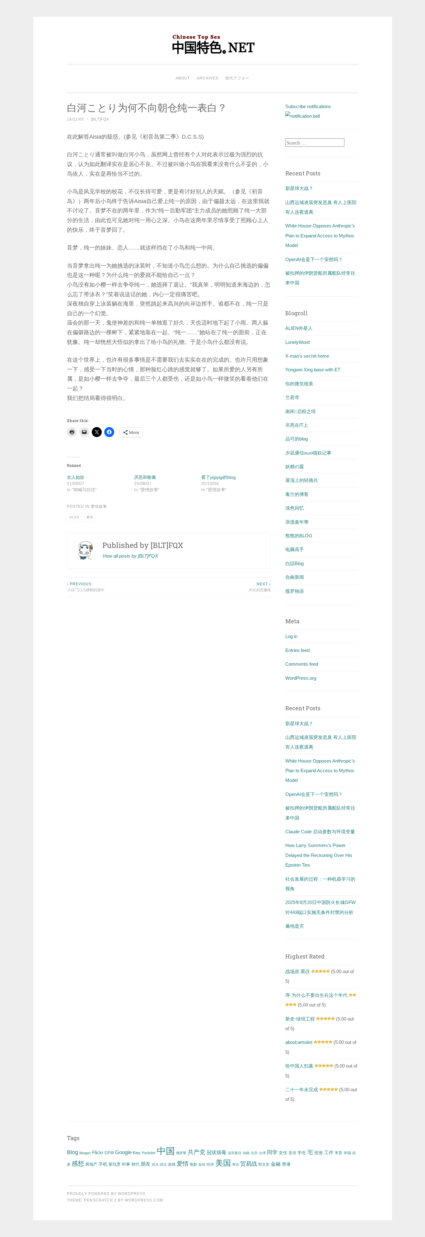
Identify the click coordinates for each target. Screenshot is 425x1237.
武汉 (163, 1164)
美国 (223, 1162)
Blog (72, 1152)
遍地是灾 (294, 926)
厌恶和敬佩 (145, 477)
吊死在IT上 (296, 425)
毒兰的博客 (297, 494)
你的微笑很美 (299, 383)
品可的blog (296, 438)
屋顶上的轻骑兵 (301, 480)
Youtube (149, 1153)
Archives (207, 78)
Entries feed (297, 650)
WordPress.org (300, 678)
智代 (135, 1164)
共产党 (196, 1152)
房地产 (91, 1164)
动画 (246, 1153)
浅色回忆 (294, 508)
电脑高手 (294, 549)
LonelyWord (297, 342)
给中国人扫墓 (299, 1065)
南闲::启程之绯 (300, 411)
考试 (235, 1164)
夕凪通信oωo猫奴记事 (308, 452)
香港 (286, 1164)
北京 (254, 1153)
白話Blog (294, 563)
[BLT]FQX (100, 119)
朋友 (146, 1164)
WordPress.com (144, 1200)
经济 (210, 1164)
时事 (126, 1164)
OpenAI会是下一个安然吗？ (314, 259)
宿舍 (318, 1152)
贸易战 (248, 1164)
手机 (103, 1164)
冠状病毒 (217, 1152)
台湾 (262, 1153)
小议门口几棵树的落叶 (85, 587)
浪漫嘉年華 (297, 522)
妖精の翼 (294, 466)
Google (123, 1152)
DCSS (74, 517)
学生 (301, 1152)
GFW (109, 1152)
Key (136, 1152)
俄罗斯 (181, 1153)
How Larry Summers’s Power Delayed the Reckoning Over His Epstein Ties (318, 855)
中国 (166, 1151)
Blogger (85, 1153)
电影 (193, 1164)
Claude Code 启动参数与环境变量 (320, 831)
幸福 (347, 1153)
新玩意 (115, 1164)
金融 (276, 1164)
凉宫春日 (234, 1153)
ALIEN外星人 (299, 328)
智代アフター (237, 78)
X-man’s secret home (307, 356)
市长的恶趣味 (259, 587)
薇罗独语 (294, 591)
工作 (329, 1152)
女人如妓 (75, 477)
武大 (155, 1164)
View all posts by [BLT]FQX (130, 556)
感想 (78, 1163)
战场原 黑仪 (297, 971)
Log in (291, 636)
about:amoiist (298, 1042)
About (182, 78)
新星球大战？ (299, 188)
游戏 (171, 1164)
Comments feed (301, 664)
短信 (201, 1164)
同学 (272, 1152)
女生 (283, 1152)
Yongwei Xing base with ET (312, 369)
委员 (292, 1153)
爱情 (89, 517)
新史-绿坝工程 (300, 1018)
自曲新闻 (294, 577)
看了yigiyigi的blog (218, 477)
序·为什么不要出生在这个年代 (316, 995)
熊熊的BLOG (298, 535)
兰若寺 (292, 397)
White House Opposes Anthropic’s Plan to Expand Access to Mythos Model (320, 235)
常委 (338, 1153)
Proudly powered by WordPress (106, 1194)
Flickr (97, 1152)
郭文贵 (263, 1164)
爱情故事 (99, 506)
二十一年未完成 (301, 1089)
